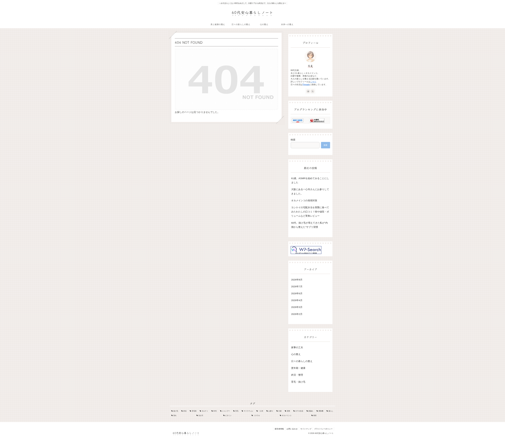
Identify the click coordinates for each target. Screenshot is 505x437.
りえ (310, 65)
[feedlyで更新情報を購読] (308, 91)
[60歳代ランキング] (317, 120)
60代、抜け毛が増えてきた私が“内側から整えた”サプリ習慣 (309, 225)
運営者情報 (279, 429)
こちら (313, 82)
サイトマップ (305, 429)
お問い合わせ (292, 429)
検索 (293, 139)
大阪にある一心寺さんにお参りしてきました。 (310, 191)
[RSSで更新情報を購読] (312, 91)
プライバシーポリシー (323, 429)
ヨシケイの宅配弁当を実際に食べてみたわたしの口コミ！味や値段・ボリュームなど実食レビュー (310, 211)
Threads (306, 85)
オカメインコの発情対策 (304, 200)
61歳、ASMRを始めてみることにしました (310, 180)
